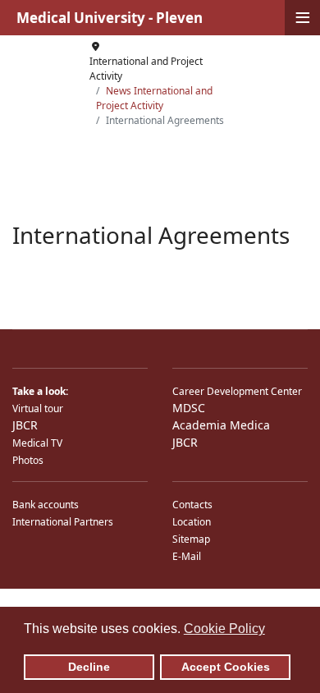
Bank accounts (45, 505)
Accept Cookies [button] (225, 666)
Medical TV (37, 443)
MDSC (188, 407)
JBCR (25, 425)
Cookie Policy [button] (224, 629)
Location (191, 522)
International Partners (62, 522)
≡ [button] (303, 18)
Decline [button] (89, 666)
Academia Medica (221, 425)
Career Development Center (237, 391)
